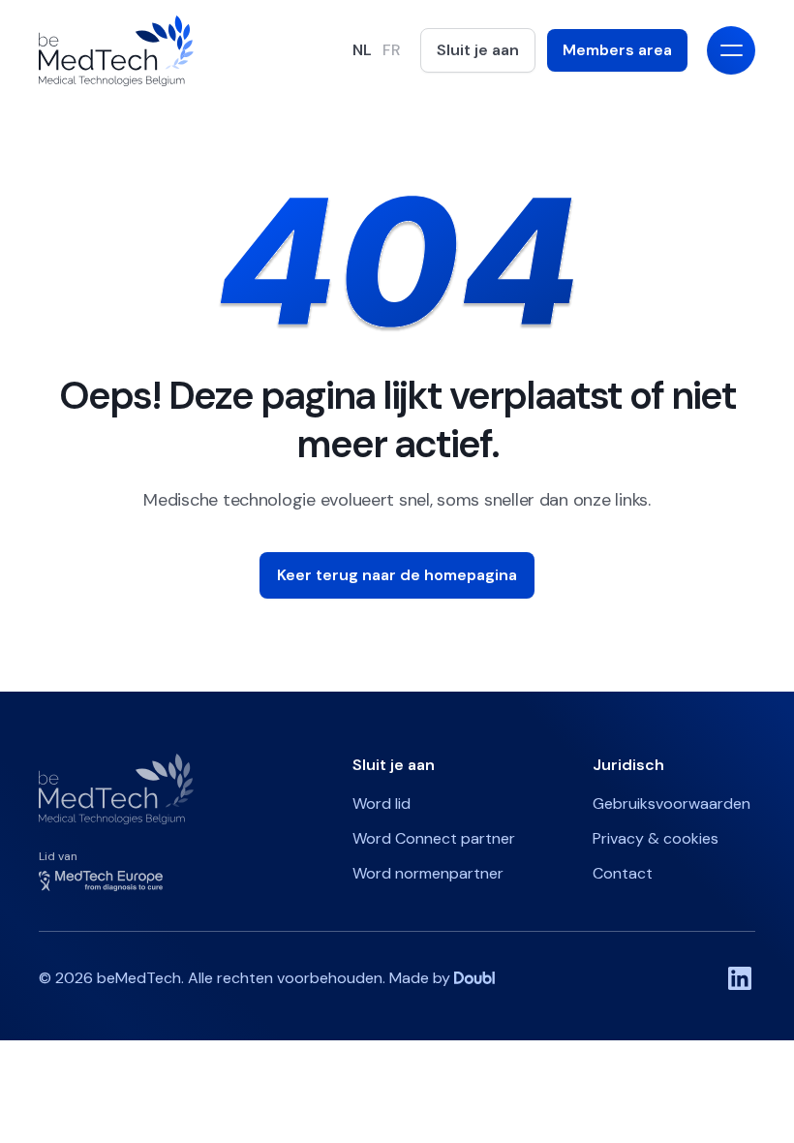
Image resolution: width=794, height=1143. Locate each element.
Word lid (381, 803)
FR (391, 50)
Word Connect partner (433, 838)
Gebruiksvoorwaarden (671, 803)
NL (362, 50)
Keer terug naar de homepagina (397, 575)
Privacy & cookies (655, 838)
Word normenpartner (428, 873)
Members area (617, 50)
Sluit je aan (478, 50)
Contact (623, 873)
